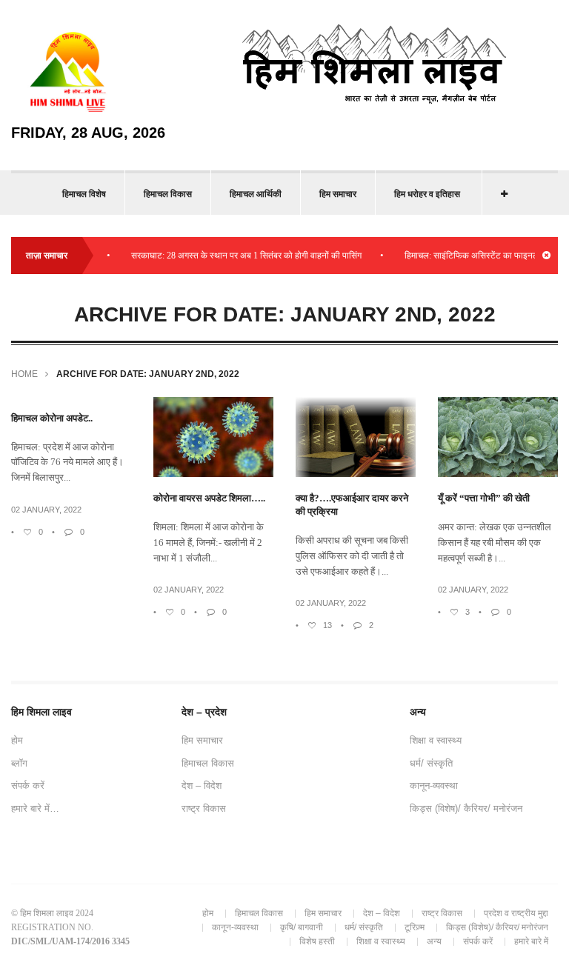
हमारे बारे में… (35, 808)
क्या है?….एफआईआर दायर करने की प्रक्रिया (352, 505)
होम (17, 740)
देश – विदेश (202, 785)
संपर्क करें (27, 785)
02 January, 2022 (46, 509)
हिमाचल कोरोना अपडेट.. (52, 418)
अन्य (434, 941)
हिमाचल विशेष (84, 194)
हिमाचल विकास (168, 194)
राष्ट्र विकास (204, 808)
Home (24, 374)
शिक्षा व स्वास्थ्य (436, 740)
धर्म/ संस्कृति (431, 763)
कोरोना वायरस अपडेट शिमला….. (209, 498)
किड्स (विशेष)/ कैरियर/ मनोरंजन (466, 808)
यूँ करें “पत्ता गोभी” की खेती (484, 498)
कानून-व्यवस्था (434, 785)
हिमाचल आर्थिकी (256, 194)
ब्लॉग (19, 763)
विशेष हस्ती (317, 941)
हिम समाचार (337, 194)
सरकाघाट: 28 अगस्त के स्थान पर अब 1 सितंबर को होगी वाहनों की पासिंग (236, 255)
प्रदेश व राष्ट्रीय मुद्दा (516, 913)
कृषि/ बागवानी (301, 927)
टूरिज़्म (415, 927)
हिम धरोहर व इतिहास (427, 194)
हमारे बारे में (531, 941)
